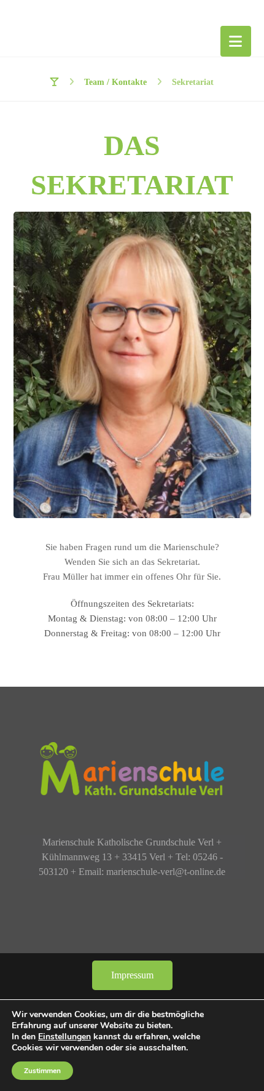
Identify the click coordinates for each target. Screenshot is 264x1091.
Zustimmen (42, 1071)
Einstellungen (64, 1036)
